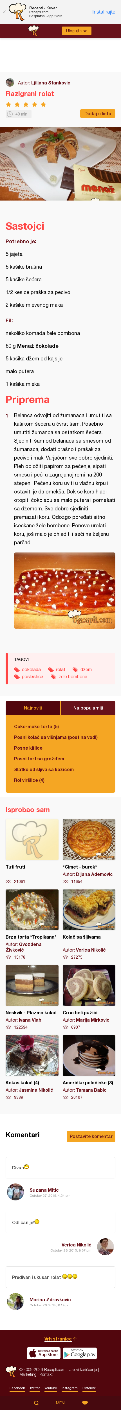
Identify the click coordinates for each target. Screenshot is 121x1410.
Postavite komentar (91, 1136)
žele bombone (73, 676)
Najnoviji (33, 707)
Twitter (35, 1388)
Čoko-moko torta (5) (36, 726)
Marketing (28, 1374)
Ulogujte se (76, 31)
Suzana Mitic (44, 1190)
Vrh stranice (58, 1338)
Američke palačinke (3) (89, 1067)
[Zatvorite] (4, 12)
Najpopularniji (88, 707)
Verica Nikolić (76, 1244)
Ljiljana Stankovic (50, 82)
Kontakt (46, 1374)
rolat (60, 669)
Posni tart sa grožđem (39, 758)
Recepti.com (11, 1372)
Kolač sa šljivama (89, 924)
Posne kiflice (28, 747)
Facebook (17, 1388)
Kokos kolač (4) (32, 1067)
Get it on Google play (80, 1353)
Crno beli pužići (89, 997)
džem (86, 669)
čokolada (31, 669)
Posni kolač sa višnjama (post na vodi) (56, 737)
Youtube (50, 1388)
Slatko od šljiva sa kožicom (44, 769)
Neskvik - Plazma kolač (32, 997)
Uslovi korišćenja (83, 1369)
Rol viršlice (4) (29, 780)
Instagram (70, 1388)
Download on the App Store (43, 1353)
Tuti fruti (32, 851)
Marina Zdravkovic (50, 1299)
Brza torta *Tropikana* (32, 924)
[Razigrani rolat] (64, 590)
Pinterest (89, 1388)
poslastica (32, 676)
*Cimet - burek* (89, 851)
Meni (60, 1403)
